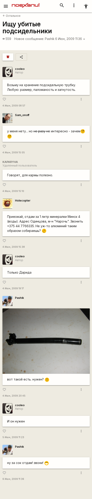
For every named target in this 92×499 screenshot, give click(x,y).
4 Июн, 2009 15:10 (13, 191)
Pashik (49, 39)
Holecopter (22, 200)
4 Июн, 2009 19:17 (13, 288)
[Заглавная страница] (25, 3)
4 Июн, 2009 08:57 (13, 105)
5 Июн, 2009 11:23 (13, 437)
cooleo (20, 69)
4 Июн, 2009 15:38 (13, 246)
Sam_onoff (22, 115)
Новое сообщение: (29, 39)
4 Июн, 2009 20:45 (13, 395)
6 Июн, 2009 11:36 (70, 39)
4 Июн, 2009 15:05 (13, 152)
